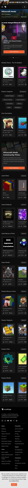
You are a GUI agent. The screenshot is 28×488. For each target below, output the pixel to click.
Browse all (23, 91)
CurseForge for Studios (20, 463)
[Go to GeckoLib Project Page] (8, 362)
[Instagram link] (2, 421)
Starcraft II (3, 438)
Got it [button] (14, 484)
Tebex (16, 465)
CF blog (16, 433)
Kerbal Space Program (6, 441)
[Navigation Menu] (2, 7)
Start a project (4, 452)
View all (24, 175)
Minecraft (3, 431)
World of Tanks (4, 446)
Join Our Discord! (19, 428)
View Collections (14, 168)
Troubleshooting (18, 452)
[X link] (14, 421)
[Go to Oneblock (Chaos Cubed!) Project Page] (8, 391)
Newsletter (17, 436)
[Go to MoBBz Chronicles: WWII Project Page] (8, 218)
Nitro (16, 468)
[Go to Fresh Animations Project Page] (8, 304)
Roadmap (17, 438)
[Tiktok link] (5, 421)
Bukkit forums (18, 441)
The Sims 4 (4, 436)
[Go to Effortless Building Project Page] (8, 76)
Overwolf (17, 460)
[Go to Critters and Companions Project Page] (8, 126)
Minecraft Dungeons (6, 443)
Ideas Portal (17, 431)
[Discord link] (11, 421)
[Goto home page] (5, 7)
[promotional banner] (14, 2)
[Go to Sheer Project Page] (8, 189)
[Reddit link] (16, 421)
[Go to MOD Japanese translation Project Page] (8, 246)
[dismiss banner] (26, 2)
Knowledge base (18, 449)
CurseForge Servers (19, 443)
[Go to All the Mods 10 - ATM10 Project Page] (8, 333)
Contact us (17, 454)
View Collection (14, 51)
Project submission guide (7, 454)
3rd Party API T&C (5, 463)
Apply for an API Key (6, 461)
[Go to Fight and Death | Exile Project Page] (8, 275)
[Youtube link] (8, 421)
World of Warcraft (5, 433)
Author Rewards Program (5, 458)
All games (3, 428)
